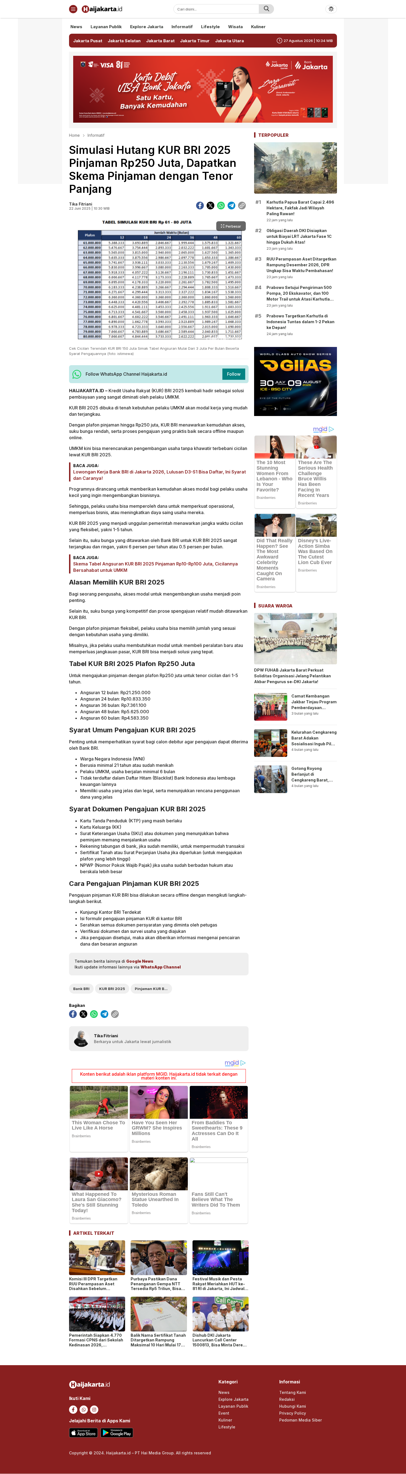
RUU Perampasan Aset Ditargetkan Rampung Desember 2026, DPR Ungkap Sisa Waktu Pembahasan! (301, 265)
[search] (266, 9)
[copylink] (242, 205)
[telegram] (231, 205)
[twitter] (210, 205)
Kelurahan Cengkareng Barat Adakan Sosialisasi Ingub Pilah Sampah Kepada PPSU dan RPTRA (314, 744)
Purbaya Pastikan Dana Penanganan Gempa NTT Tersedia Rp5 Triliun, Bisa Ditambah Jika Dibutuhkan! (157, 1286)
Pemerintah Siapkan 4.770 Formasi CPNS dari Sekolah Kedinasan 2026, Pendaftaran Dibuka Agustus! (96, 1345)
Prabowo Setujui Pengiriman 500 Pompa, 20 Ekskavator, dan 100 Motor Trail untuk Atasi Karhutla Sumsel (299, 296)
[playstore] (117, 1433)
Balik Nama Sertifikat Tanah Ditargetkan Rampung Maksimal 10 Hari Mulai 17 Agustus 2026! (158, 1342)
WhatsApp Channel (161, 967)
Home (74, 135)
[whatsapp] (221, 205)
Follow (234, 374)
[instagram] (94, 1409)
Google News (139, 961)
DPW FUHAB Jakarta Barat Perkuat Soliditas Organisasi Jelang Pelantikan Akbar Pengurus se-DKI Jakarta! (292, 676)
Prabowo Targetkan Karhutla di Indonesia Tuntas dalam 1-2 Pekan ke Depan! (300, 322)
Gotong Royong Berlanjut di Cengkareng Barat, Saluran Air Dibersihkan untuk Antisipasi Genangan (312, 783)
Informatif (96, 135)
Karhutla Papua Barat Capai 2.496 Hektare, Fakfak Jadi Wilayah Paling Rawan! (300, 208)
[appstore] (83, 1433)
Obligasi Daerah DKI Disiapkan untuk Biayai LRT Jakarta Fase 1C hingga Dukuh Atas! (299, 236)
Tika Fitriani (80, 204)
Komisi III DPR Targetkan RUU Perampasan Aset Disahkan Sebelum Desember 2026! (93, 1286)
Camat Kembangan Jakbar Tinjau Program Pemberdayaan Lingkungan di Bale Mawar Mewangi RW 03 (314, 710)
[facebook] (200, 205)
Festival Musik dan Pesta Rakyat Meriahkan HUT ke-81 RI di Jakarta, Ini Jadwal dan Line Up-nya (219, 1286)
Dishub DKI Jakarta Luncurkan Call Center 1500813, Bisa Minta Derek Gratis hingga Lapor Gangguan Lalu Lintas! (219, 1345)
